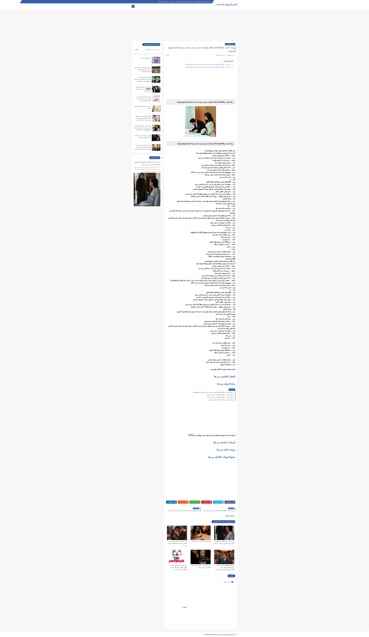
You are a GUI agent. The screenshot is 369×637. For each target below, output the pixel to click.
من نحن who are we (164, 1)
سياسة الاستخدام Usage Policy (186, 1)
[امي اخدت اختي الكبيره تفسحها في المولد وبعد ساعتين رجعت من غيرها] (224, 533)
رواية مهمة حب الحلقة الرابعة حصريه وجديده (220, 397)
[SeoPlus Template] (236, 634)
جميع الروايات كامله (146, 58)
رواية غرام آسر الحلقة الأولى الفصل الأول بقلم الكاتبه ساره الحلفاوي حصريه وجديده (178, 567)
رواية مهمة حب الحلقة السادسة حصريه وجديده (220, 395)
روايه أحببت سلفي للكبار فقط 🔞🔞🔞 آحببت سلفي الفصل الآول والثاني (143, 89)
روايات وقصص (230, 44)
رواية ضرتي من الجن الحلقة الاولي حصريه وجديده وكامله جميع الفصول (213, 392)
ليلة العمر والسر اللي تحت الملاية (201, 541)
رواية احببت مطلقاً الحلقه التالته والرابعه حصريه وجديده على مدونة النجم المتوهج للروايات (207, 64)
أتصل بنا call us (173, 1)
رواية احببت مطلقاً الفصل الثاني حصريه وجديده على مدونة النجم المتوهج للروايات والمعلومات (142, 128)
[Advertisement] (184, 26)
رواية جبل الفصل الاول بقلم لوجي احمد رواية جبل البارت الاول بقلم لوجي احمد (143, 98)
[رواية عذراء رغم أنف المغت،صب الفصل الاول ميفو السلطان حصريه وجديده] (177, 533)
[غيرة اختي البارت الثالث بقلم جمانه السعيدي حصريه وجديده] (201, 557)
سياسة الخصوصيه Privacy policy (203, 1)
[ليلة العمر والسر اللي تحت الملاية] (201, 533)
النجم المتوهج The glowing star (222, 4)
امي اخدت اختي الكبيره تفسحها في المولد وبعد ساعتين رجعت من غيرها (147, 163)
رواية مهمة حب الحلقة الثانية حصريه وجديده (220, 400)
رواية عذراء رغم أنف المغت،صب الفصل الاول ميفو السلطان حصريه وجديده (177, 543)
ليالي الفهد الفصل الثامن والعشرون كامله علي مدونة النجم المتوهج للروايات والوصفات (142, 79)
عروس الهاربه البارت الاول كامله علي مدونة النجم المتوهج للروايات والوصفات (142, 69)
